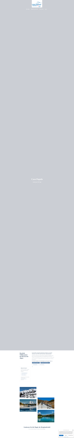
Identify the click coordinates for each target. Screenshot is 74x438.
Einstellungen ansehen (71, 435)
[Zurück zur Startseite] (37, 3)
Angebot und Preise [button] (34, 9)
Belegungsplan (35, 364)
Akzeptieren (61, 435)
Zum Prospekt (42, 364)
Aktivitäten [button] (41, 9)
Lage (46, 9)
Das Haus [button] (28, 9)
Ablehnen (66, 435)
